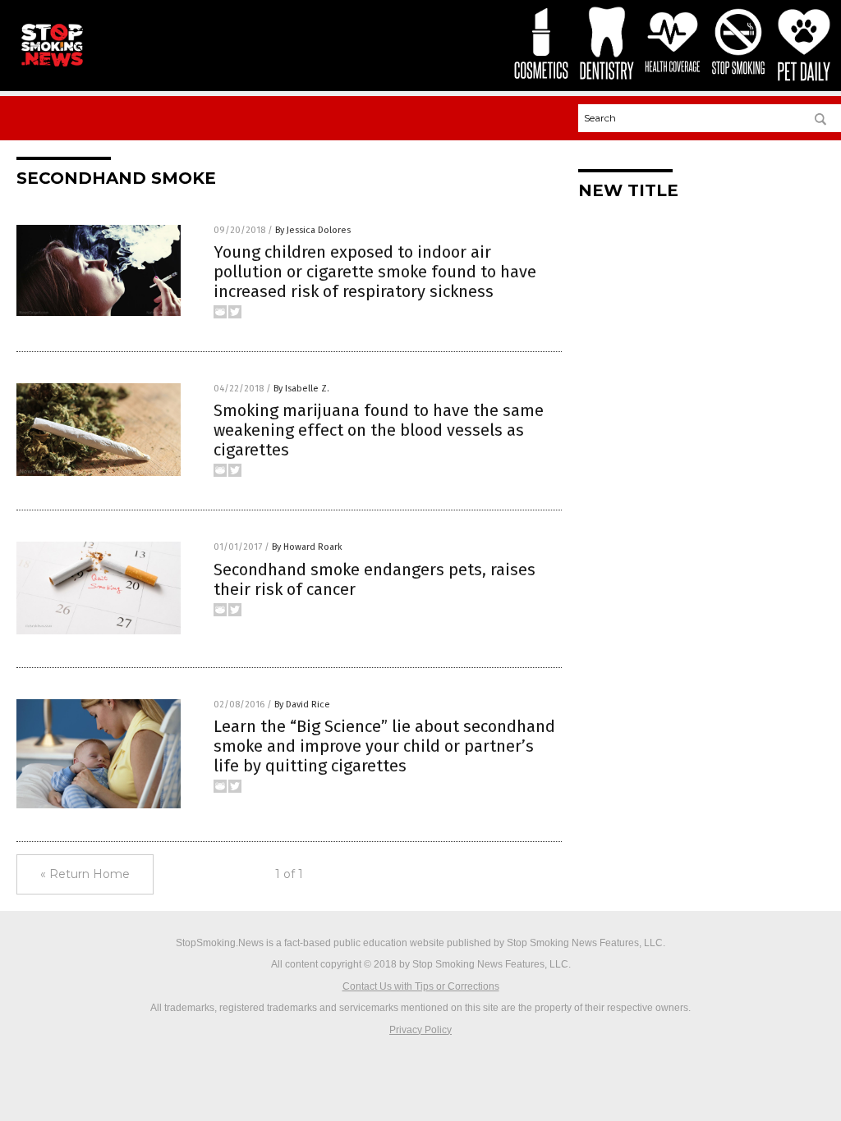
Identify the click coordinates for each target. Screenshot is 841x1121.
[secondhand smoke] (51, 66)
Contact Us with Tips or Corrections (420, 986)
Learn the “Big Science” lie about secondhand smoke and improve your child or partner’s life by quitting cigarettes (384, 746)
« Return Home (85, 874)
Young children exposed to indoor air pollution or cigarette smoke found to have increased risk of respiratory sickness (375, 271)
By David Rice (302, 704)
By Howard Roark (307, 547)
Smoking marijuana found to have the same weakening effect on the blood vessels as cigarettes (379, 430)
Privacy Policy (420, 1030)
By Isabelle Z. (301, 388)
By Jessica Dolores (313, 230)
